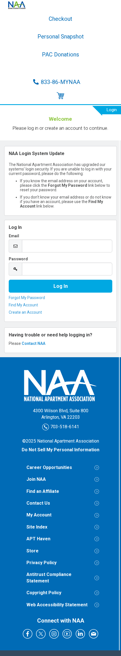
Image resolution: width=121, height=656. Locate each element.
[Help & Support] (60, 96)
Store (60, 68)
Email (14, 236)
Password (18, 259)
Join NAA (36, 479)
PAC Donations (60, 54)
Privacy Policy (41, 562)
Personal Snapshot (60, 36)
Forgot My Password (27, 297)
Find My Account (23, 305)
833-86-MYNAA (60, 82)
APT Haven (38, 538)
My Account (38, 515)
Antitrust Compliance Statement (48, 577)
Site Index (36, 527)
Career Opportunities (49, 467)
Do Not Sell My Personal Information (60, 449)
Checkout (60, 18)
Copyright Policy (43, 592)
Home (60, 5)
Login (111, 109)
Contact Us (38, 503)
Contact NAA (33, 343)
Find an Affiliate (42, 491)
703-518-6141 (64, 426)
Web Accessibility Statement (57, 604)
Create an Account (25, 312)
